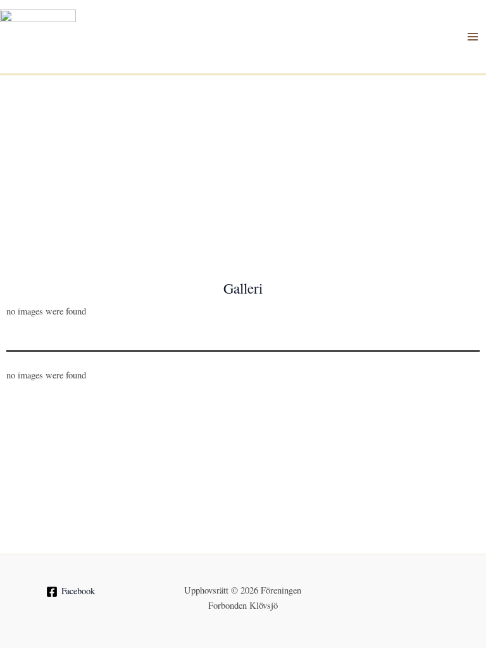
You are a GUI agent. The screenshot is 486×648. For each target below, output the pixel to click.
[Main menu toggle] (472, 36)
